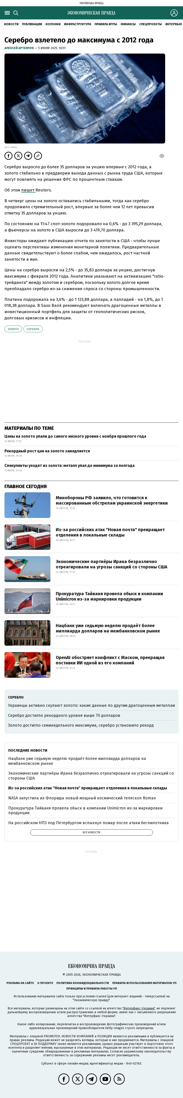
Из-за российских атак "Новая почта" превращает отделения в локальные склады (110, 532)
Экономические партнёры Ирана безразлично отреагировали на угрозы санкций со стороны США (111, 564)
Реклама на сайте (20, 983)
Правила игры (106, 24)
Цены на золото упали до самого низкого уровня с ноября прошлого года (75, 436)
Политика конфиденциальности (82, 983)
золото (13, 329)
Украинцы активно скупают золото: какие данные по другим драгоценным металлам (91, 705)
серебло (33, 329)
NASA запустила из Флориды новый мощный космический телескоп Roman (82, 798)
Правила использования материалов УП (144, 983)
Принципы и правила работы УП (91, 988)
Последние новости (27, 750)
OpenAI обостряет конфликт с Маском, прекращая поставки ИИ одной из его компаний (110, 660)
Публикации (32, 24)
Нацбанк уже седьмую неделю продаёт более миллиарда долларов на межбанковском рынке (108, 628)
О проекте (45, 983)
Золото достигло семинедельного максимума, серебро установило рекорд (81, 725)
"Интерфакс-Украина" (139, 1008)
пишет (28, 190)
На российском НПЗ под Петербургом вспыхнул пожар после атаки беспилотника (88, 822)
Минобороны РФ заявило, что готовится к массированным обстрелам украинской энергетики (112, 500)
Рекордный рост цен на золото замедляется (47, 451)
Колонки (53, 24)
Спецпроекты (150, 24)
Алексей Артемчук (19, 48)
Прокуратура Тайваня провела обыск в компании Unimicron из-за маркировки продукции (109, 596)
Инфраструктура (77, 24)
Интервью (173, 24)
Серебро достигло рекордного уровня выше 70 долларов (64, 715)
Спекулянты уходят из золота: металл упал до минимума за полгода (69, 465)
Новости (11, 24)
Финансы (128, 24)
